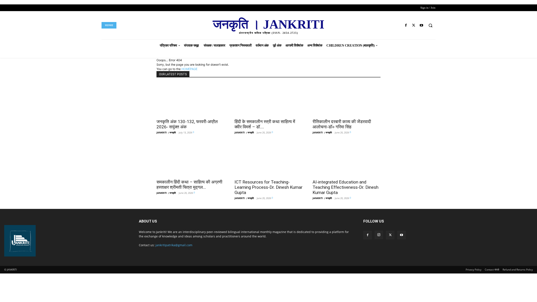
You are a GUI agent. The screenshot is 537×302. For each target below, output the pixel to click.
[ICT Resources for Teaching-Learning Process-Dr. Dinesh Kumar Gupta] (268, 160)
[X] (414, 25)
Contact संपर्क (492, 269)
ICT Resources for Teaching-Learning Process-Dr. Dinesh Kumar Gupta (268, 187)
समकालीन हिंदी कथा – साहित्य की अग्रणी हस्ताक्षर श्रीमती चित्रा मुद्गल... (189, 185)
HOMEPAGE (189, 69)
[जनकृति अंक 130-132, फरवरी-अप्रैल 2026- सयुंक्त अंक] (190, 99)
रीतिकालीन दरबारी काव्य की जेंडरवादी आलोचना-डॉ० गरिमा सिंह (342, 124)
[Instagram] (379, 235)
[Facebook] (406, 25)
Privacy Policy (473, 269)
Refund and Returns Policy (518, 269)
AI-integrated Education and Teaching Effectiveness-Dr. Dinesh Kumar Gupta (345, 187)
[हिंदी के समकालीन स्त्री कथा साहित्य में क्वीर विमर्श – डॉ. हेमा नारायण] (268, 99)
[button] (430, 25)
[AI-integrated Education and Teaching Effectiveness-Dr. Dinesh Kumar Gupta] (347, 160)
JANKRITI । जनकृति (166, 132)
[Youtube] (421, 25)
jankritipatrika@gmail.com (173, 245)
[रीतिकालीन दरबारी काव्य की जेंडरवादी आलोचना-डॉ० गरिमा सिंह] (347, 99)
